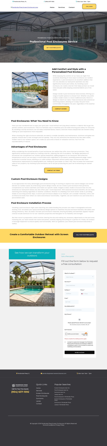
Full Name (67, 290)
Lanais (38, 401)
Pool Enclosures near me (61, 390)
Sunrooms (39, 398)
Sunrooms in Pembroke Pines (62, 402)
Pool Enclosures (41, 396)
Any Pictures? (68, 314)
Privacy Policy (60, 425)
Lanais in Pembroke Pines (61, 404)
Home (52, 7)
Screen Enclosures (42, 393)
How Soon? (68, 281)
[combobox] (79, 277)
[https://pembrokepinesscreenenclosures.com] (24, 7)
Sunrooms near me (59, 392)
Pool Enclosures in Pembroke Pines (64, 396)
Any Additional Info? (70, 306)
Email (66, 298)
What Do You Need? (70, 273)
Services (61, 7)
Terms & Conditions (49, 425)
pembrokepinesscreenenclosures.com (54, 373)
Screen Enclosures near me (61, 388)
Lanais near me (58, 394)
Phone (83, 290)
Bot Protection (68, 329)
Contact (72, 7)
